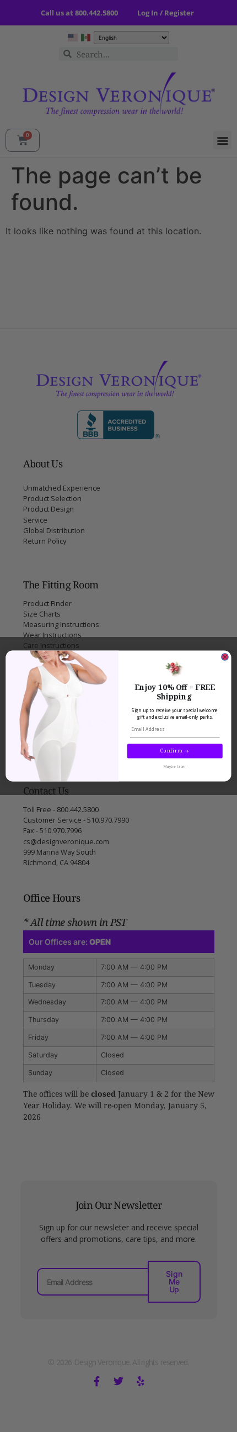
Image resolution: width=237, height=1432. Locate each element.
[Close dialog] (225, 657)
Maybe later (175, 767)
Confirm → (175, 750)
